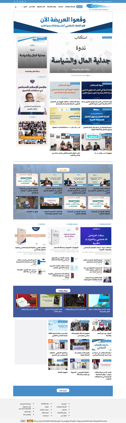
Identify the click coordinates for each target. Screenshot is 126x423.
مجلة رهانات (63, 341)
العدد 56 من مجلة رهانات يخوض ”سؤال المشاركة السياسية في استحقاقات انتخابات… (103, 375)
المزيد (25, 6)
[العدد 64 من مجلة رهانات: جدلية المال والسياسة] (99, 300)
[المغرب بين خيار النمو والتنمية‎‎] (101, 325)
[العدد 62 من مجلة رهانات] (27, 300)
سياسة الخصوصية (108, 1)
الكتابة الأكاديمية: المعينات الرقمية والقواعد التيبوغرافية (93, 278)
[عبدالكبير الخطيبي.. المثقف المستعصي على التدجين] (58, 344)
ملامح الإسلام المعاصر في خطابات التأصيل (32, 107)
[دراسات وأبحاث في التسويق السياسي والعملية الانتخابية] (74, 260)
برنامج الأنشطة (51, 6)
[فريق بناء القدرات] (27, 202)
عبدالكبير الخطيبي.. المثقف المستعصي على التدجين (59, 353)
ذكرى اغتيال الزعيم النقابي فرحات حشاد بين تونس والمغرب (66, 154)
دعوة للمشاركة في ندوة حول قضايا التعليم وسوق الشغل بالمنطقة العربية (97, 128)
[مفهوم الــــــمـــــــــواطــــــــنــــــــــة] (97, 142)
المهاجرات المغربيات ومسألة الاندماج (66, 247)
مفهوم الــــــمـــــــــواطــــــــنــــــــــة (103, 152)
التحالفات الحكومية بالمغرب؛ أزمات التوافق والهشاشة (52, 212)
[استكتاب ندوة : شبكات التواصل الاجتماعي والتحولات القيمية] (95, 236)
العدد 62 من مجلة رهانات (29, 309)
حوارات (47, 406)
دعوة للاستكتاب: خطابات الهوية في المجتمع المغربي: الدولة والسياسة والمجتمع (65, 102)
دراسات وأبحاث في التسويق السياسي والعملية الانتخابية (60, 258)
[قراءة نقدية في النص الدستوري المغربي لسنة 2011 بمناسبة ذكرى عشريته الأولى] (97, 90)
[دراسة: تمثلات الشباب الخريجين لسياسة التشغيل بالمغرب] (74, 268)
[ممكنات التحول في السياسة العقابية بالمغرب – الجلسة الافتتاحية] (27, 179)
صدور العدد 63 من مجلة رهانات (75, 309)
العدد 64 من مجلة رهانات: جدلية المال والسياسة (99, 310)
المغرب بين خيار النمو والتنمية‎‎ (104, 334)
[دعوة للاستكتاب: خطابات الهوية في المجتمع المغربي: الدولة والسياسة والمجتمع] (65, 90)
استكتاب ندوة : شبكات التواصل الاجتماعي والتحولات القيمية (97, 248)
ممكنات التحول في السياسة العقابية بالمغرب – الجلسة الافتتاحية (28, 190)
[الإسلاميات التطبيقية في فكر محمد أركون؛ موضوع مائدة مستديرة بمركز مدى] (107, 270)
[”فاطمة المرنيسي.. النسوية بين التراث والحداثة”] (79, 364)
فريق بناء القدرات (32, 211)
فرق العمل (100, 1)
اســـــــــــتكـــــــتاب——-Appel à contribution (66, 127)
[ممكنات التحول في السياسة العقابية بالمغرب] (99, 202)
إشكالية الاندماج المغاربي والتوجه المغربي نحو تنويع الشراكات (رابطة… (58, 275)
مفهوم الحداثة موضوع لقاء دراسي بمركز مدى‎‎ (80, 334)
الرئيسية (79, 6)
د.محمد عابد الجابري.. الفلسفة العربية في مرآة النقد (26, 270)
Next (53, 55)
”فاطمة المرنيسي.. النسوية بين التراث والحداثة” (80, 373)
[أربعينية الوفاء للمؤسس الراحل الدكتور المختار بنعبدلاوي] (107, 262)
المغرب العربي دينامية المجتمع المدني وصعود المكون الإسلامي (30, 248)
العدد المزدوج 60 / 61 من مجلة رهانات (53, 310)
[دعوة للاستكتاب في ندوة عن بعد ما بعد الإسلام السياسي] (101, 344)
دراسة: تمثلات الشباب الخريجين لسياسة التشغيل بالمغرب (59, 266)
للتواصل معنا (94, 1)
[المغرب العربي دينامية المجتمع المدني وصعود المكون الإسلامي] (30, 236)
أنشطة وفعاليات (70, 6)
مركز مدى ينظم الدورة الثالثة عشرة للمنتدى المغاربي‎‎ (58, 334)
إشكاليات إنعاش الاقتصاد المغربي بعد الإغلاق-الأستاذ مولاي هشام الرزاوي (76, 190)
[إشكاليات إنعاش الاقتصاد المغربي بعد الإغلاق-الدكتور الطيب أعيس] (51, 179)
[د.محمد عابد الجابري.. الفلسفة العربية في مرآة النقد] (42, 272)
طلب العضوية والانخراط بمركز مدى (25, 407)
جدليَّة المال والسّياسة (80, 69)
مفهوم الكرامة (63, 372)
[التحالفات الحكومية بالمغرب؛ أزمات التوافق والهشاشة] (51, 202)
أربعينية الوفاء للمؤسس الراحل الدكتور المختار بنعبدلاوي (92, 260)
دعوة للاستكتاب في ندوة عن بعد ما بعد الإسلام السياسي (101, 353)
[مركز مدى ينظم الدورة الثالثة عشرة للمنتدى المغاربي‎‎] (58, 325)
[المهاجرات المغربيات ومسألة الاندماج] (63, 236)
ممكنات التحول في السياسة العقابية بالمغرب (100, 212)
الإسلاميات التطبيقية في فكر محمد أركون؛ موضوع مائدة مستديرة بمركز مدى (93, 269)
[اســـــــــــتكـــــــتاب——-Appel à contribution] (65, 116)
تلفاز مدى (32, 6)
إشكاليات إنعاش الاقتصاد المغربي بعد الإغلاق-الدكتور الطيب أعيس (53, 190)
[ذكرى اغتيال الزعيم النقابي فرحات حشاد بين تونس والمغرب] (65, 142)
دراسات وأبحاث (44, 409)
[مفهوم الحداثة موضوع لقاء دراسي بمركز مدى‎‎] (79, 325)
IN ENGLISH (45, 403)
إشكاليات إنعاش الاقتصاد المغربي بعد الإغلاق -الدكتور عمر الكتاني (99, 190)
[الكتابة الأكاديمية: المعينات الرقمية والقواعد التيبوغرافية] (107, 280)
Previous (108, 55)
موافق (30, 421)
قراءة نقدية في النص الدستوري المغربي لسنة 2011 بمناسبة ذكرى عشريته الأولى (97, 102)
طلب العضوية (41, 6)
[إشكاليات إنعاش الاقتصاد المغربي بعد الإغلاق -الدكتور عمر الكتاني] (99, 179)
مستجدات (46, 415)
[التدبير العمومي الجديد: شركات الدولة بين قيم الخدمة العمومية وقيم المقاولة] (42, 262)
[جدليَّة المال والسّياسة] (32, 52)
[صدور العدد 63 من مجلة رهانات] (75, 300)
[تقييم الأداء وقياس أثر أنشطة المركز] (79, 344)
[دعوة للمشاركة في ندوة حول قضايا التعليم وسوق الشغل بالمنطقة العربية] (97, 116)
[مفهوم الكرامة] (58, 364)
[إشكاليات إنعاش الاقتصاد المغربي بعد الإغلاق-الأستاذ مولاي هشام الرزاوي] (75, 179)
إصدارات (60, 6)
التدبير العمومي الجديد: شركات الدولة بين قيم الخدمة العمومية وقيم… (26, 261)
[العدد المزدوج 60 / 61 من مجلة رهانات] (51, 300)
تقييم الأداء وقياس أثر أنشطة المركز (82, 353)
